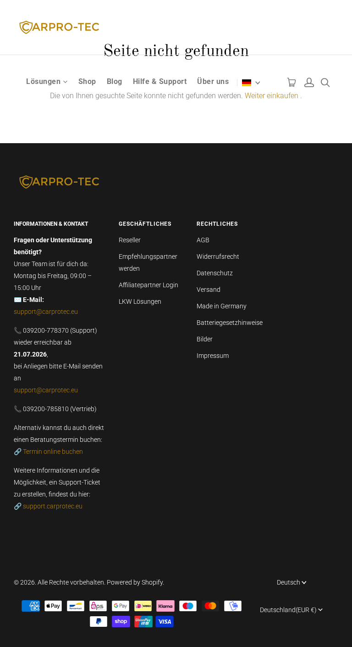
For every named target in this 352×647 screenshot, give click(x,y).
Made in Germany (222, 306)
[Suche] (325, 80)
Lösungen (43, 81)
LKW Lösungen (140, 301)
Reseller (130, 240)
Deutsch (288, 582)
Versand (208, 289)
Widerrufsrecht (218, 256)
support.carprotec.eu (52, 506)
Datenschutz (215, 273)
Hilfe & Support (160, 81)
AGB (203, 240)
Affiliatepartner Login (148, 285)
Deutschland (288, 610)
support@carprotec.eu (46, 311)
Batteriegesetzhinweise (230, 322)
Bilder (205, 339)
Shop (87, 81)
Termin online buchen (53, 451)
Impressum (213, 355)
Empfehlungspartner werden (148, 262)
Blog (114, 81)
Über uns (213, 81)
